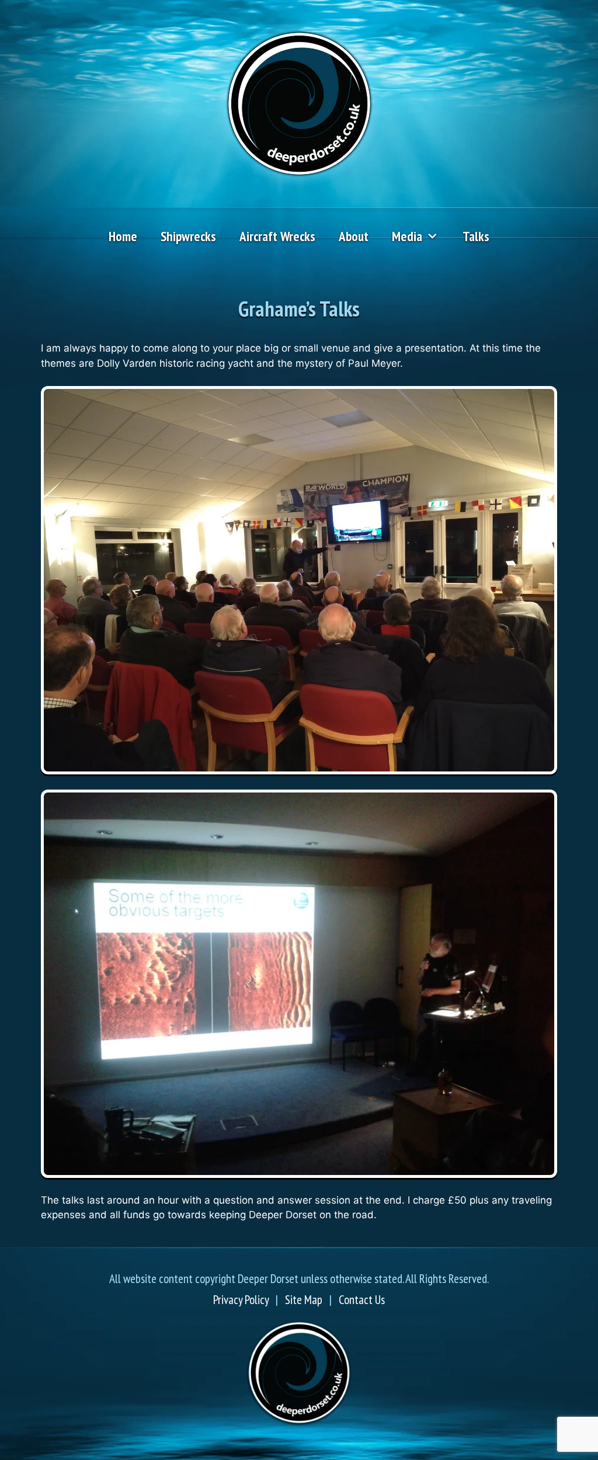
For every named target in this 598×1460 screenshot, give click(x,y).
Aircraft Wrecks (277, 236)
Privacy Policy (241, 1300)
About (353, 236)
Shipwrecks (188, 236)
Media (407, 236)
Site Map (303, 1300)
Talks (476, 236)
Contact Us (362, 1300)
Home (123, 236)
